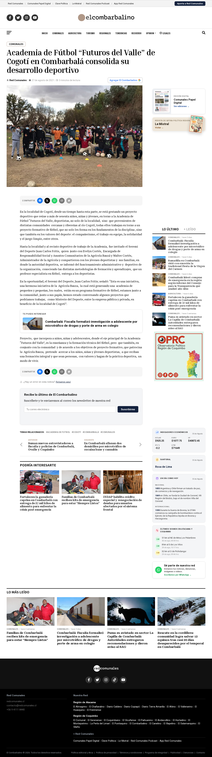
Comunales (58, 33)
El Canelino (155, 723)
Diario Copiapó (132, 706)
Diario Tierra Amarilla (153, 706)
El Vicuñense (129, 720)
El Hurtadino (179, 720)
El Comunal (79, 720)
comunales (108, 432)
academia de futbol (58, 432)
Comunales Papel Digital (39, 3)
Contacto (200, 752)
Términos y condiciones (130, 752)
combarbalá (91, 432)
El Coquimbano (112, 720)
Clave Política (61, 3)
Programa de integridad (156, 752)
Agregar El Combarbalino (123, 80)
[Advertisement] (178, 155)
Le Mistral (76, 3)
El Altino (171, 706)
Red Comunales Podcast (97, 3)
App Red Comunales (124, 3)
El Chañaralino (97, 706)
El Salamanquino (187, 723)
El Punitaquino (119, 723)
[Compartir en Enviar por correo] (62, 200)
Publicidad (175, 752)
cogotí (77, 432)
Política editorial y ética (82, 752)
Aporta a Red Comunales (190, 3)
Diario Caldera (114, 706)
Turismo (90, 33)
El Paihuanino (145, 720)
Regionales (105, 33)
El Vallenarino (185, 706)
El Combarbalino (138, 723)
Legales (166, 33)
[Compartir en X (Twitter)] (47, 200)
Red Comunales (15, 3)
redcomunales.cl (15, 701)
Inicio (45, 33)
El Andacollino (162, 720)
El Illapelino (170, 723)
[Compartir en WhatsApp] (54, 200)
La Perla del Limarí (100, 723)
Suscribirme (128, 409)
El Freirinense (94, 710)
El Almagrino (80, 706)
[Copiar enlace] (69, 200)
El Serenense (95, 720)
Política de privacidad (106, 752)
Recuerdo (136, 33)
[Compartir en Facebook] (40, 200)
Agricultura (74, 33)
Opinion (150, 33)
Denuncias (188, 752)
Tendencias (121, 33)
